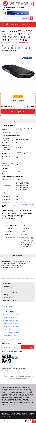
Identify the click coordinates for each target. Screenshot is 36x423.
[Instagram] (16, 357)
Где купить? (18, 96)
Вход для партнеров (10, 300)
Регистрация (18, 111)
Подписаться (28, 347)
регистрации (5, 370)
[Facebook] (12, 357)
